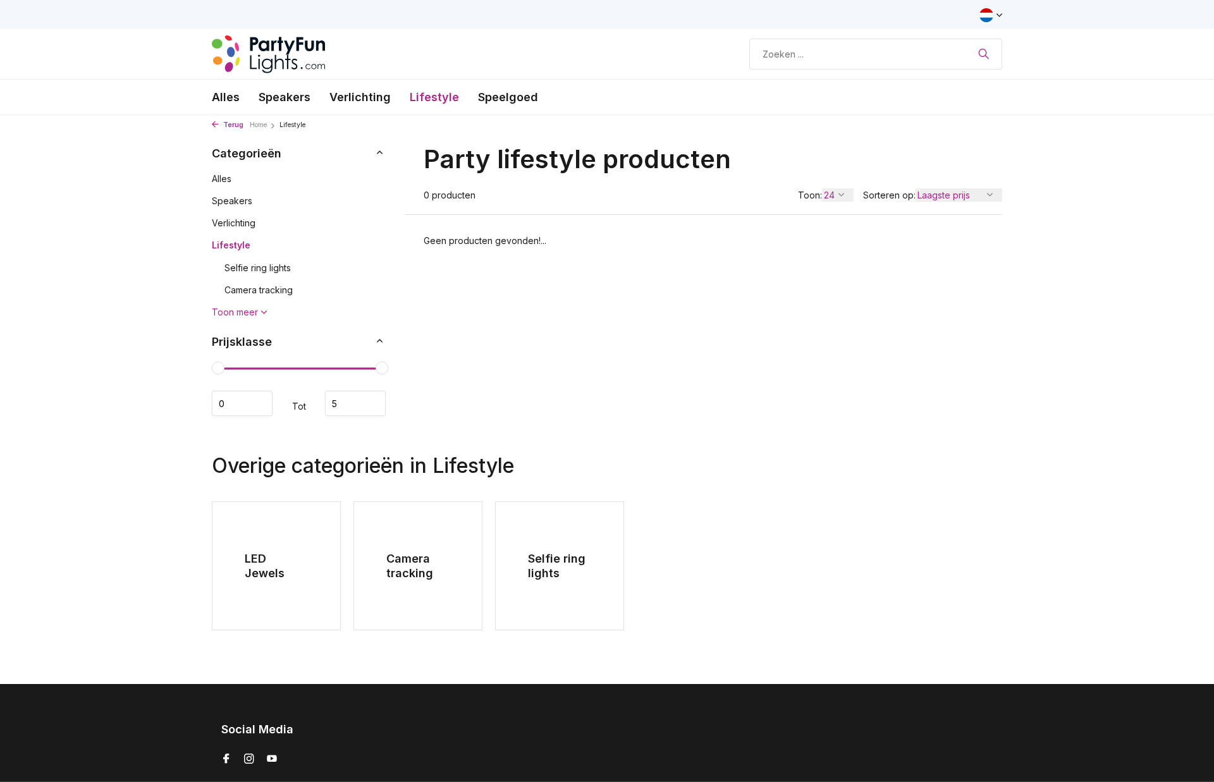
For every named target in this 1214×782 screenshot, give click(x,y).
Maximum (355, 403)
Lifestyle (434, 97)
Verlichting (360, 97)
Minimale (242, 403)
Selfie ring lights (257, 267)
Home (258, 125)
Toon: (810, 195)
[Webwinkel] (269, 53)
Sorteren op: (889, 195)
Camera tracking (258, 289)
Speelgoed (508, 97)
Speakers (284, 97)
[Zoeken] (983, 53)
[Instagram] (249, 759)
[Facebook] (226, 759)
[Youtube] (272, 759)
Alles (226, 97)
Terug (232, 125)
